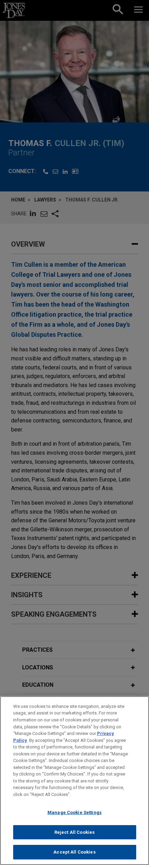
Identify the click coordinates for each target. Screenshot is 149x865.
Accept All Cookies (74, 852)
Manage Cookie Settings (74, 812)
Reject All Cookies (74, 832)
